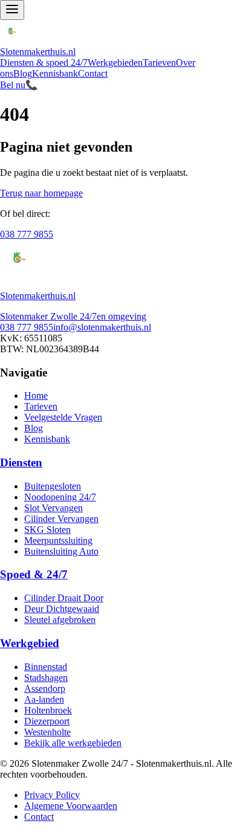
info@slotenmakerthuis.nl (102, 327)
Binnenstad (45, 667)
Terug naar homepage (41, 193)
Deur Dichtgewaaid (61, 609)
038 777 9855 (26, 234)
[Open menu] (12, 10)
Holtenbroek (48, 710)
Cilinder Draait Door (63, 598)
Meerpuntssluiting (58, 540)
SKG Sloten (47, 529)
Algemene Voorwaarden (70, 806)
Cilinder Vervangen (61, 519)
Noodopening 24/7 (60, 497)
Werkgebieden (115, 62)
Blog (22, 73)
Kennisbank (55, 73)
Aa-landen (44, 699)
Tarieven (159, 62)
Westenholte (47, 732)
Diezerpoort (47, 721)
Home (36, 395)
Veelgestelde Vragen (63, 417)
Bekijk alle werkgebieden (72, 743)
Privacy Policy (52, 795)
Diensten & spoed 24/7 (44, 62)
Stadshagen (46, 677)
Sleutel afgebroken (59, 619)
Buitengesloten (52, 486)
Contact (93, 73)
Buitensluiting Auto (61, 551)
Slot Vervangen (53, 508)
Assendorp (44, 688)
